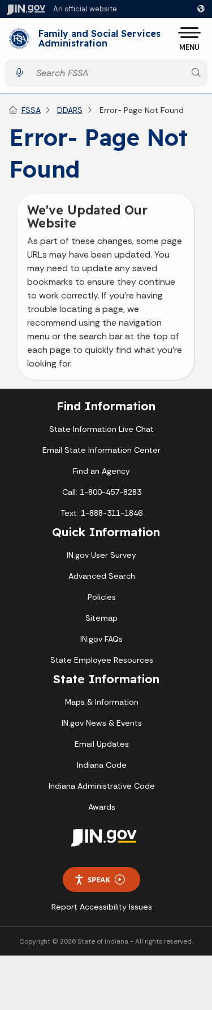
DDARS (70, 110)
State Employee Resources (101, 660)
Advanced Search (101, 576)
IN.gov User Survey (101, 555)
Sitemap (101, 618)
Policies (102, 597)
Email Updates (102, 744)
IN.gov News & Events (102, 723)
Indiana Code (102, 765)
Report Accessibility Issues (101, 907)
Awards (101, 807)
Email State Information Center (101, 450)
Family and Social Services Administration (99, 39)
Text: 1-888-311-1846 (101, 513)
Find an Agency (101, 471)
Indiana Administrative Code (102, 786)
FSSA (31, 110)
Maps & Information (102, 702)
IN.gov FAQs (101, 639)
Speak (99, 879)
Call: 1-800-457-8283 (101, 492)
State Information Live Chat (101, 429)
